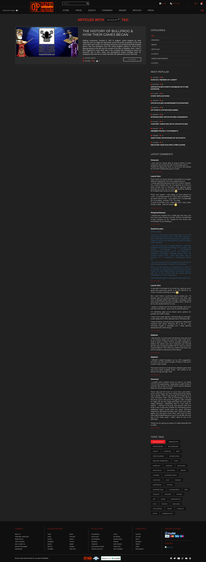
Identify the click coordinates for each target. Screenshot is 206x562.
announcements (159, 58)
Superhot (156, 465)
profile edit (117, 546)
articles (155, 49)
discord (138, 534)
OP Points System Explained (164, 110)
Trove (49, 536)
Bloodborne (173, 446)
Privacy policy (19, 539)
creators (156, 480)
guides (154, 63)
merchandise (139, 549)
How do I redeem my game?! (164, 80)
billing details (118, 539)
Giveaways (107, 10)
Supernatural (158, 489)
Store (66, 10)
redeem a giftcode (97, 549)
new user (176, 3)
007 (154, 499)
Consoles (167, 451)
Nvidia (169, 508)
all (153, 36)
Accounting (157, 508)
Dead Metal (157, 470)
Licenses (156, 475)
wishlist (116, 541)
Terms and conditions (22, 536)
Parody (164, 504)
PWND (163, 499)
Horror (178, 480)
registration (95, 534)
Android (169, 465)
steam (137, 546)
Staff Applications (160, 96)
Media (151, 10)
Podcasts (72, 536)
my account (95, 536)
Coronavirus (174, 489)
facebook (138, 541)
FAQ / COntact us (20, 544)
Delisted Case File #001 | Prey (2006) (168, 145)
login (164, 3)
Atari (176, 461)
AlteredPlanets (170, 475)
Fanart (71, 544)
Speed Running (158, 456)
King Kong (181, 465)
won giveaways (118, 549)
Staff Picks (73, 549)
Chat (167, 480)
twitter (138, 544)
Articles (137, 10)
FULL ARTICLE (132, 59)
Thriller (156, 494)
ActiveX (179, 494)
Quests (92, 10)
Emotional (171, 470)
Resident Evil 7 (167, 513)
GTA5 (154, 504)
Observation (173, 442)
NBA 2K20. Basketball (161, 461)
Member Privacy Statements (164, 131)
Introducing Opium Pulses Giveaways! (169, 117)
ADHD (155, 513)
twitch (137, 539)
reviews (155, 40)
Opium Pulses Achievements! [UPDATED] (169, 103)
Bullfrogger (112, 20)
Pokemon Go (175, 499)
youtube (138, 536)
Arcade (122, 10)
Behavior (176, 504)
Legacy (155, 451)
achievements (96, 539)
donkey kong (174, 456)
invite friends (118, 544)
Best (178, 451)
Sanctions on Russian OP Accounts (168, 138)
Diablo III (180, 508)
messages (94, 541)
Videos (72, 539)
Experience (157, 485)
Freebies (72, 546)
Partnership (18, 549)
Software (50, 549)
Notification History (98, 546)
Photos (72, 541)
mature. (170, 485)
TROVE (78, 10)
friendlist (95, 544)
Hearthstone (158, 446)
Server (183, 470)
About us (17, 534)
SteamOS (168, 494)
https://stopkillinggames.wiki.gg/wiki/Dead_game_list (170, 278)
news (154, 45)
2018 (186, 489)
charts (154, 54)
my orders (117, 536)
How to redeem (19, 541)
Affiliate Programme (21, 546)
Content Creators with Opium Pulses (169, 124)
